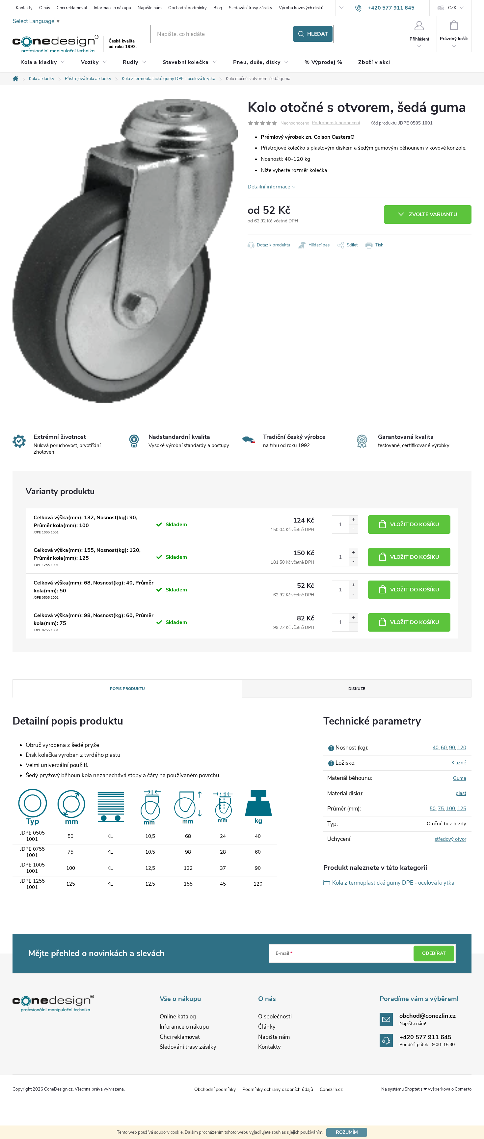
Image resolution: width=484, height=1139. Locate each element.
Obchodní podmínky (187, 8)
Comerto (463, 1089)
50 (433, 808)
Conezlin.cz (331, 1089)
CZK (452, 8)
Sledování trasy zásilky (250, 8)
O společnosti (275, 1016)
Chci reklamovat (72, 8)
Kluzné (458, 762)
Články (267, 1027)
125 (461, 808)
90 (452, 747)
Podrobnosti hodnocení (336, 123)
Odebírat (434, 953)
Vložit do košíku (414, 524)
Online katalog (178, 1016)
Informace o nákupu (112, 8)
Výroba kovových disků (301, 8)
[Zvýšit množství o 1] (353, 520)
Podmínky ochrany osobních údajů (277, 1089)
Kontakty (24, 8)
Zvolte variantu (433, 214)
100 (450, 808)
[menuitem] (43, 62)
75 (441, 808)
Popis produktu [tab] (127, 688)
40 (436, 747)
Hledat (317, 34)
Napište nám (150, 8)
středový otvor (450, 839)
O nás (44, 8)
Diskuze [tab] (356, 688)
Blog (217, 8)
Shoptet (412, 1089)
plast (461, 793)
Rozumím (347, 1132)
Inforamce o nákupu (184, 1027)
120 (461, 747)
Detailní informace (269, 186)
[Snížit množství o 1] (353, 529)
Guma (459, 778)
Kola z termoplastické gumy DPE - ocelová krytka (393, 883)
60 (444, 747)
